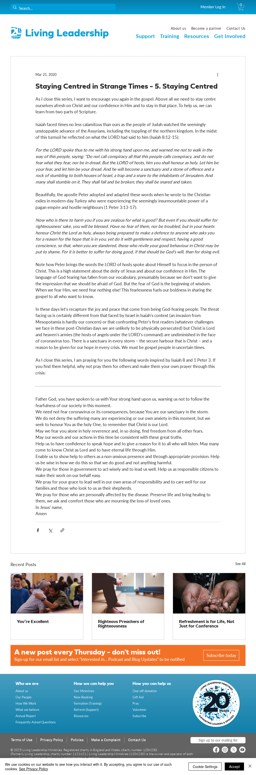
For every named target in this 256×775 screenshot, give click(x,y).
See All (240, 564)
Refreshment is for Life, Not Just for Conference (206, 624)
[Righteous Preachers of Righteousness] (128, 593)
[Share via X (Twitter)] (50, 530)
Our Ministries (84, 691)
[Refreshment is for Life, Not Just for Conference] (209, 593)
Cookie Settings (205, 766)
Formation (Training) (88, 703)
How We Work (26, 703)
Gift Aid (138, 697)
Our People (24, 697)
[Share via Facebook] (38, 530)
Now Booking (83, 697)
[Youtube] (242, 750)
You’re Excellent (33, 622)
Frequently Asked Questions (36, 722)
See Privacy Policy (33, 768)
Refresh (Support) (86, 710)
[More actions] (217, 74)
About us (22, 691)
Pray (135, 703)
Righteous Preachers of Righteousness (121, 624)
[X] (233, 750)
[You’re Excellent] (47, 593)
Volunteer (139, 710)
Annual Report (26, 716)
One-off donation (144, 691)
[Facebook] (216, 750)
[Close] (250, 766)
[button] (241, 6)
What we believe (27, 710)
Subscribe (139, 716)
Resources (81, 716)
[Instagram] (225, 750)
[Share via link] (62, 530)
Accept (234, 766)
